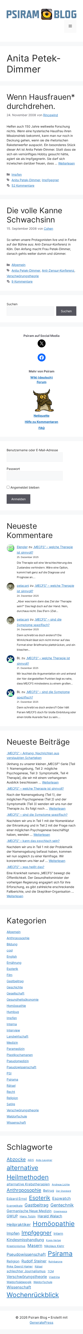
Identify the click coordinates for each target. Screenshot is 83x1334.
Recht (11, 1092)
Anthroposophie (18, 938)
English (12, 956)
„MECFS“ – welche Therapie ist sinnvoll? (35, 788)
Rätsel (11, 1085)
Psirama (12, 1079)
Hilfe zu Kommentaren (41, 422)
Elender (22, 547)
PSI (9, 1073)
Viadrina (54, 1277)
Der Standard (63, 1191)
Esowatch (61, 1198)
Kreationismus (16, 1246)
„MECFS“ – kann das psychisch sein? (33, 841)
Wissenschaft (16, 1122)
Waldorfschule (17, 1116)
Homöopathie (16, 1005)
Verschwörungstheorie (23, 276)
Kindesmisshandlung (25, 1239)
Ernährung (14, 962)
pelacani (23, 585)
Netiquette (41, 415)
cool (10, 950)
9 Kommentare (22, 281)
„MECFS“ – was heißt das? (25, 867)
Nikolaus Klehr (54, 1246)
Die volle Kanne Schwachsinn (34, 215)
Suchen (12, 304)
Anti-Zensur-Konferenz (58, 270)
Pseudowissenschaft (21, 1067)
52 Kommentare (23, 185)
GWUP (12, 1216)
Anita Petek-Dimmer (26, 180)
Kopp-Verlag (53, 1240)
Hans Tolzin (28, 1216)
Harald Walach (50, 1216)
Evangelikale (15, 1205)
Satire (11, 1104)
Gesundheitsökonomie (23, 999)
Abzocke (16, 1159)
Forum (41, 382)
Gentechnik (62, 1205)
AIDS (31, 1160)
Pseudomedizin (18, 1061)
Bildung (12, 944)
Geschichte (15, 987)
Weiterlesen (66, 163)
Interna (12, 1024)
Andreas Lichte (61, 1184)
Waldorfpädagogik (19, 1282)
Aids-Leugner (44, 1160)
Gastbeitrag (15, 981)
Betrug (48, 1190)
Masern (34, 1245)
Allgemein (18, 265)
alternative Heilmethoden (28, 1172)
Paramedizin (16, 1049)
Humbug (13, 1012)
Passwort (13, 469)
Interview (13, 1030)
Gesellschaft (15, 993)
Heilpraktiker (19, 1224)
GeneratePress (41, 1322)
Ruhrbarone (55, 1261)
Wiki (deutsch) (41, 377)
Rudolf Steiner (33, 1261)
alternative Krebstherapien (28, 1184)
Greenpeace (60, 1211)
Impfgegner (50, 180)
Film (9, 975)
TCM (51, 1271)
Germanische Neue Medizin (29, 1211)
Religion (12, 1098)
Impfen (17, 174)
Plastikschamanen (20, 1055)
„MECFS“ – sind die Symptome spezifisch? (37, 814)
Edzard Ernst (17, 1199)
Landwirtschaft (17, 1036)
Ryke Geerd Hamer (20, 1266)
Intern (58, 1233)
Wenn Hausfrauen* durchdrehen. (41, 101)
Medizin (12, 1042)
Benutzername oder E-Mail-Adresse (32, 450)
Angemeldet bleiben (24, 487)
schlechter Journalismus (26, 1271)
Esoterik (12, 969)
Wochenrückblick (33, 1295)
